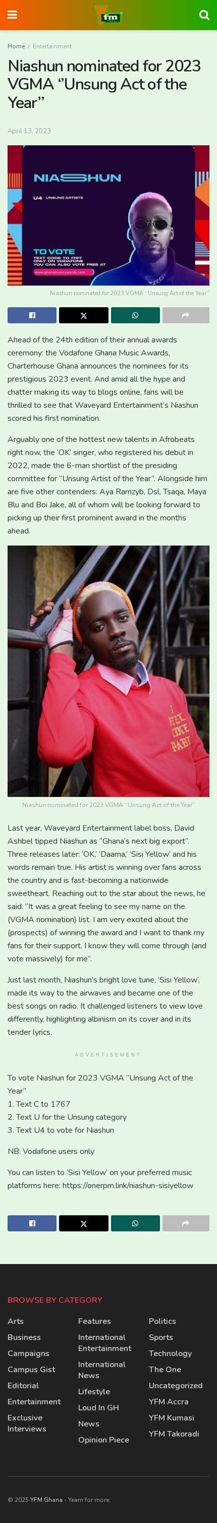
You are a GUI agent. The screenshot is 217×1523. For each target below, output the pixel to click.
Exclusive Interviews (27, 1423)
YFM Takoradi (174, 1434)
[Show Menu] (12, 15)
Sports (161, 1337)
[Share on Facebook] (32, 315)
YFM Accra (169, 1401)
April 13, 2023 (29, 131)
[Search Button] (204, 15)
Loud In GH (98, 1407)
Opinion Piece (103, 1440)
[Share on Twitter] (83, 315)
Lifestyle (94, 1391)
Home (16, 46)
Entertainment (52, 46)
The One (165, 1369)
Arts (16, 1321)
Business (24, 1337)
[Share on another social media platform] (185, 315)
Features (94, 1321)
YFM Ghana (46, 1500)
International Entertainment (104, 1343)
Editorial (23, 1385)
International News (102, 1370)
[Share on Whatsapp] (135, 315)
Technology (170, 1353)
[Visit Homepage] (108, 15)
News (88, 1423)
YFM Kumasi (171, 1417)
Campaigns (28, 1353)
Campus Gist (31, 1369)
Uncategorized (176, 1385)
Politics (162, 1321)
